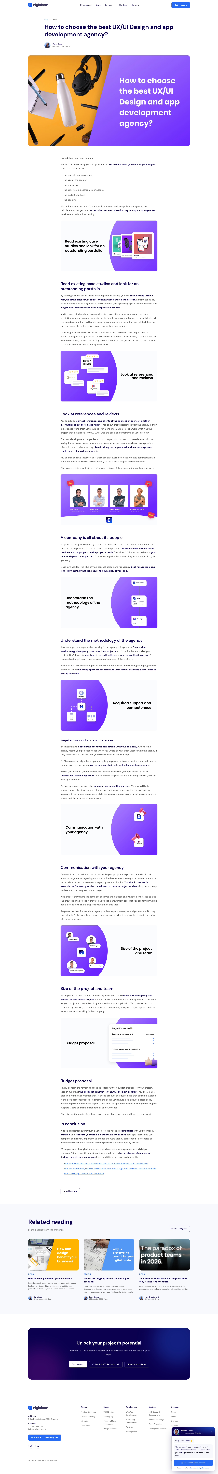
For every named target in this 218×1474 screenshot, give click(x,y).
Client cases (85, 5)
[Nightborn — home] (38, 5)
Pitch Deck (85, 1426)
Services (108, 5)
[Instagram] (30, 1446)
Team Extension (155, 1424)
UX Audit (84, 1421)
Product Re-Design (156, 1420)
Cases (173, 1412)
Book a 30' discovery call (107, 1364)
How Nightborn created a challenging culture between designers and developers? (106, 1164)
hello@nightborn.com (37, 1429)
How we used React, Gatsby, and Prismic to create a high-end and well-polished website (110, 1169)
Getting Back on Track (158, 1429)
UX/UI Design (108, 1412)
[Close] (211, 1432)
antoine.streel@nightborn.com (198, 1468)
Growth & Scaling (88, 1417)
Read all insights (179, 1229)
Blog (46, 19)
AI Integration (131, 1432)
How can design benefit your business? (84, 1174)
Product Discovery (88, 1412)
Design (54, 19)
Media (173, 1417)
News (98, 5)
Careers (135, 5)
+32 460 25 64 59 (35, 1427)
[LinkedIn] (37, 1446)
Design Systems (110, 1429)
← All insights (70, 1191)
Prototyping (108, 1417)
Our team (123, 5)
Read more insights (137, 1364)
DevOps (129, 1427)
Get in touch (180, 5)
